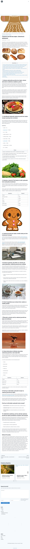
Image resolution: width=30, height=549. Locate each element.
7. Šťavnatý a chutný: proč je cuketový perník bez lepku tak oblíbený (12, 71)
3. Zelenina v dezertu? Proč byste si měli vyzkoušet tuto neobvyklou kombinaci (13, 66)
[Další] (27, 472)
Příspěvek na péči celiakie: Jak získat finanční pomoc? (7, 456)
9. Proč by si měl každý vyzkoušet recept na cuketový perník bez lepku (12, 73)
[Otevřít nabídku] (28, 1)
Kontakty (2, 539)
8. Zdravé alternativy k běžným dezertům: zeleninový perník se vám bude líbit (13, 72)
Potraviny (2, 511)
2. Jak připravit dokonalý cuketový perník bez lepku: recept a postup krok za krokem (14, 65)
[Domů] (2, 33)
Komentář (3, 490)
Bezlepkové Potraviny (5, 512)
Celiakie (2, 508)
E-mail (12, 500)
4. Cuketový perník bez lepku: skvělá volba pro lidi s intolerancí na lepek (12, 67)
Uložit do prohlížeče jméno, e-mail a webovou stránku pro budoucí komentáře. (25, 499)
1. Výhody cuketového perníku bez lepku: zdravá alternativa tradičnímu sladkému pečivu (14, 64)
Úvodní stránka (3, 535)
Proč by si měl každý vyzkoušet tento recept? (8, 74)
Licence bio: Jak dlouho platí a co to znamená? (24, 456)
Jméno (2, 500)
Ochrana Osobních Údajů (18, 543)
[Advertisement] (15, 8)
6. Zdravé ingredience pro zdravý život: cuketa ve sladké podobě (11, 70)
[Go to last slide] (2, 472)
